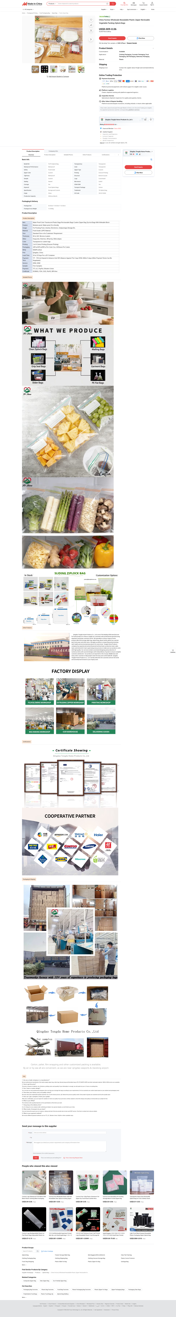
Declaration (107, 1310)
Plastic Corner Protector (128, 1258)
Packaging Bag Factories (30, 1289)
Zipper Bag (54, 13)
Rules (152, 9)
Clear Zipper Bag (44, 1281)
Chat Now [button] (142, 38)
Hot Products (43, 1303)
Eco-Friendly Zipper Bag (59, 1281)
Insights (134, 1303)
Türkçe (123, 1306)
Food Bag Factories (62, 1289)
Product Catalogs (48, 1251)
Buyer (112, 9)
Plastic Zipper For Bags (101, 1289)
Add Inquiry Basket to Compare (59, 76)
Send (35, 1158)
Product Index (119, 1303)
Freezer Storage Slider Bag (62, 1255)
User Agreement (98, 1310)
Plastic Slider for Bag (61, 1261)
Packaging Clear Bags (134, 1289)
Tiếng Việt (129, 1306)
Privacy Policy (115, 1310)
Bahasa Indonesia (138, 1306)
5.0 (131, 154)
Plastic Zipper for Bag (94, 1261)
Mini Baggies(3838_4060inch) (96, 1255)
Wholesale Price (91, 1303)
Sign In (102, 143)
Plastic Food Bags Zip (47, 1294)
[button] (115, 154)
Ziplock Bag (25, 1255)
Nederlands (91, 1306)
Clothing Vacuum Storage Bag (96, 1258)
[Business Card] (151, 159)
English (45, 1306)
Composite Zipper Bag (29, 1281)
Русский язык (71, 1306)
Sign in (152, 5)
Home (23, 13)
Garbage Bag (125, 1261)
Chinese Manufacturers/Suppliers (66, 1303)
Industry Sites (99, 1303)
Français (64, 1306)
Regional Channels (109, 1303)
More (23, 1297)
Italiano (79, 1306)
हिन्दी (113, 1306)
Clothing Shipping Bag (61, 1258)
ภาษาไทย (118, 1306)
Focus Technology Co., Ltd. (76, 1310)
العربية (97, 1306)
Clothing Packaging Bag (29, 1258)
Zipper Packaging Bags (118, 1289)
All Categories (28, 9)
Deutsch (85, 1306)
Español (51, 1306)
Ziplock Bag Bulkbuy (63, 1294)
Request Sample (132, 43)
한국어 (102, 1306)
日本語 (108, 1306)
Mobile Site (127, 1303)
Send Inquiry (112, 38)
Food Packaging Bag (45, 13)
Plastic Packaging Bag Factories (81, 1289)
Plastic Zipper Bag (63, 13)
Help (121, 9)
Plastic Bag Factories (48, 1289)
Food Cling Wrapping (28, 1261)
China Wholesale (80, 1303)
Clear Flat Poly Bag (126, 1255)
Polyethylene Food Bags (30, 1294)
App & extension (131, 9)
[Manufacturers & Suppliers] (32, 4)
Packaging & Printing (32, 13)
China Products (52, 1303)
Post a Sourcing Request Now (72, 1158)
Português (57, 1306)
